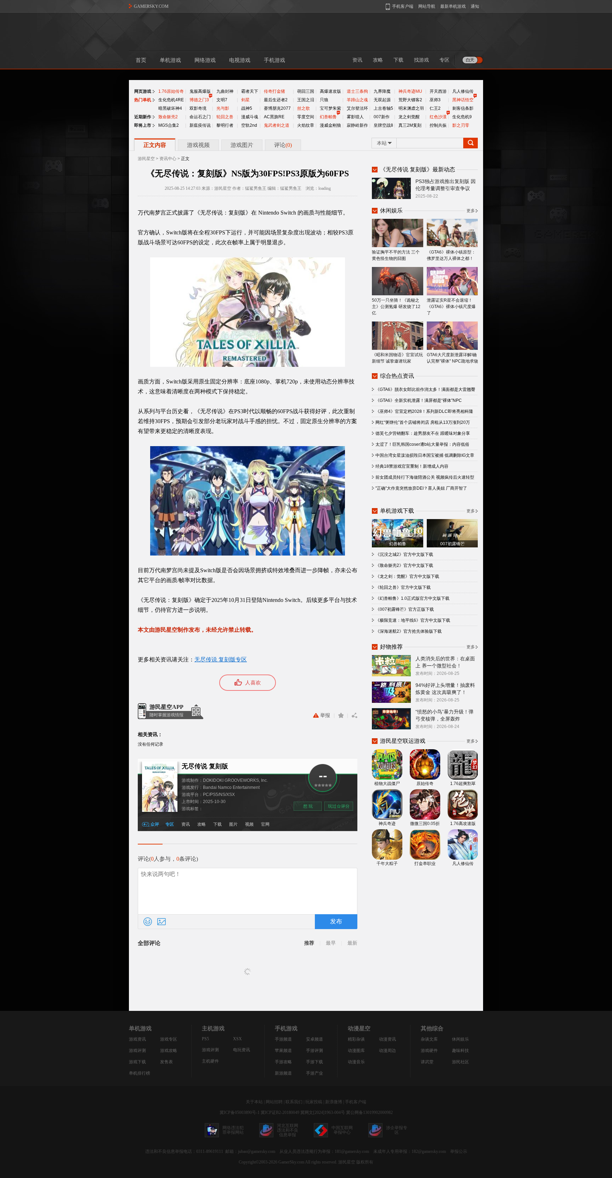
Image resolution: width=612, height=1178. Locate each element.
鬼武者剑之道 (276, 125)
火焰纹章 (305, 125)
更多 (470, 210)
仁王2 (435, 108)
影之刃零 (460, 125)
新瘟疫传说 (200, 125)
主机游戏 (213, 1028)
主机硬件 (210, 1061)
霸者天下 (249, 91)
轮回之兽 (224, 116)
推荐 (309, 943)
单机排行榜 (139, 1073)
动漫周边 (387, 1050)
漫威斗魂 (249, 116)
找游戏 (421, 60)
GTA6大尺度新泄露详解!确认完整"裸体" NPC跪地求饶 (452, 358)
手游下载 (314, 1061)
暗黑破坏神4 (170, 108)
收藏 (341, 715)
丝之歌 (303, 108)
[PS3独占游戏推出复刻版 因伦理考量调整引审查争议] (391, 188)
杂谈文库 (429, 1039)
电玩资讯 (241, 1049)
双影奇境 (197, 108)
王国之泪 (305, 99)
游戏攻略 (168, 1050)
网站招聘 (274, 1101)
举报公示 (458, 1151)
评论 (283, 145)
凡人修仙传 (463, 91)
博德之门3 (199, 99)
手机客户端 (355, 1101)
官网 (265, 824)
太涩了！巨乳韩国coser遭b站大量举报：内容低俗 (422, 444)
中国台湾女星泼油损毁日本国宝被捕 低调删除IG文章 (424, 455)
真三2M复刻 (409, 125)
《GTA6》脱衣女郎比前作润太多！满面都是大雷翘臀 (425, 389)
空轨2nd (249, 125)
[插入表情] (147, 921)
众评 (155, 824)
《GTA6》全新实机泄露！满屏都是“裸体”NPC (418, 400)
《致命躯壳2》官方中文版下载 (404, 565)
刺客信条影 (463, 108)
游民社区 (460, 1061)
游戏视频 (198, 145)
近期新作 (142, 116)
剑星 (245, 99)
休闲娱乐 (460, 1039)
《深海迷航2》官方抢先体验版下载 (408, 631)
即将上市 (142, 125)
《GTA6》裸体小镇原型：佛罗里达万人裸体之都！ (451, 255)
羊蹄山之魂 (357, 99)
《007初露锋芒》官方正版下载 (404, 609)
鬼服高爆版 (200, 91)
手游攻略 (283, 1061)
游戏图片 (242, 145)
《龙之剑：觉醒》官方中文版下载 (407, 576)
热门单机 (142, 99)
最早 (331, 943)
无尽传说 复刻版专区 (220, 659)
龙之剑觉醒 (409, 116)
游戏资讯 (137, 1039)
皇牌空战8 (383, 125)
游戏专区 (168, 1039)
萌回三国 (305, 91)
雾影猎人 (355, 116)
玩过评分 (339, 806)
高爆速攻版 (330, 91)
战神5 (246, 108)
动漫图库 (356, 1050)
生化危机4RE (171, 99)
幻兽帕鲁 (328, 116)
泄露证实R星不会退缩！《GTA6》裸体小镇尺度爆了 (451, 306)
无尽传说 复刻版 (205, 766)
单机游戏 (170, 60)
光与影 (222, 108)
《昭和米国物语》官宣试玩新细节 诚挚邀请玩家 (397, 358)
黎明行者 (224, 125)
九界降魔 (382, 91)
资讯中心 (167, 158)
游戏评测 (137, 1050)
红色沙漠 (438, 116)
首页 (141, 60)
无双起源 (382, 99)
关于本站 (254, 1101)
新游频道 (283, 1073)
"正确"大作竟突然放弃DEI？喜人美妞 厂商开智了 (421, 488)
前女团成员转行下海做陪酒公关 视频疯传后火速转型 (424, 477)
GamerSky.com (291, 1162)
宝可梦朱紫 (330, 108)
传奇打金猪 (274, 91)
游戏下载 (137, 1061)
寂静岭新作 (357, 125)
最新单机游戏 (453, 6)
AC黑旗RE (274, 116)
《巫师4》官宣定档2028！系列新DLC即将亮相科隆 (424, 411)
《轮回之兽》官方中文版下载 (403, 587)
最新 (352, 943)
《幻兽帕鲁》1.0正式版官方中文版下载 (412, 598)
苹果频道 (283, 1050)
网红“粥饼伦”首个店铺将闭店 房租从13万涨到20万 (422, 422)
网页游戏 (142, 91)
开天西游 (438, 91)
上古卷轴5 (383, 108)
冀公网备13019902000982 (369, 1112)
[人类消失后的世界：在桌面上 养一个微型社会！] (391, 665)
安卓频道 (314, 1039)
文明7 (221, 99)
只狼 (324, 99)
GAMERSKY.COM (151, 6)
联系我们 (293, 1101)
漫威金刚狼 (330, 125)
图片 (233, 824)
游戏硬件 (429, 1050)
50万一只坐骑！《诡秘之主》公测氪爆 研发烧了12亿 (396, 306)
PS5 (205, 1038)
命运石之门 (200, 116)
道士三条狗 (357, 91)
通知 (475, 6)
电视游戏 (239, 60)
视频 (249, 824)
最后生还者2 (276, 99)
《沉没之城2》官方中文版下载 (404, 554)
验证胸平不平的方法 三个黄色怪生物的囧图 (396, 255)
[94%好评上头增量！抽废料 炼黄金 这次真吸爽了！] (391, 691)
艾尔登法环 (357, 108)
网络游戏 (205, 60)
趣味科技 (460, 1050)
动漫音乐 (356, 1061)
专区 (444, 60)
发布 (336, 921)
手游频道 (283, 1039)
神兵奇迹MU (410, 91)
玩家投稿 (313, 1101)
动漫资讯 (387, 1039)
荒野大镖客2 (410, 99)
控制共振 (438, 125)
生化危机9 (462, 116)
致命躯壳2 (168, 116)
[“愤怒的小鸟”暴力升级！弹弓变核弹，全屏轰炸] (391, 718)
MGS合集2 (168, 125)
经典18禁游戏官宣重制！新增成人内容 (411, 466)
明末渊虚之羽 (411, 108)
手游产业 (314, 1073)
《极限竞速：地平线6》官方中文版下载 (412, 620)
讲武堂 (427, 1061)
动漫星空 (359, 1028)
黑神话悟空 (463, 99)
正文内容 (154, 145)
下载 (398, 60)
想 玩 (308, 806)
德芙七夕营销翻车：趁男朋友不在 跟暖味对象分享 (422, 433)
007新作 (382, 116)
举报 (325, 715)
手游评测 (314, 1050)
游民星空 (146, 158)
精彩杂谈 (356, 1039)
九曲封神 (224, 91)
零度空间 (305, 116)
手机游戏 (274, 60)
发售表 (166, 1061)
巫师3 (435, 99)
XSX (237, 1038)
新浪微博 (333, 1101)
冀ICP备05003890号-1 (240, 1112)
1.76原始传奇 (171, 91)
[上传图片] (161, 921)
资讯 (357, 60)
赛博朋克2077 (277, 108)
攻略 (378, 60)
